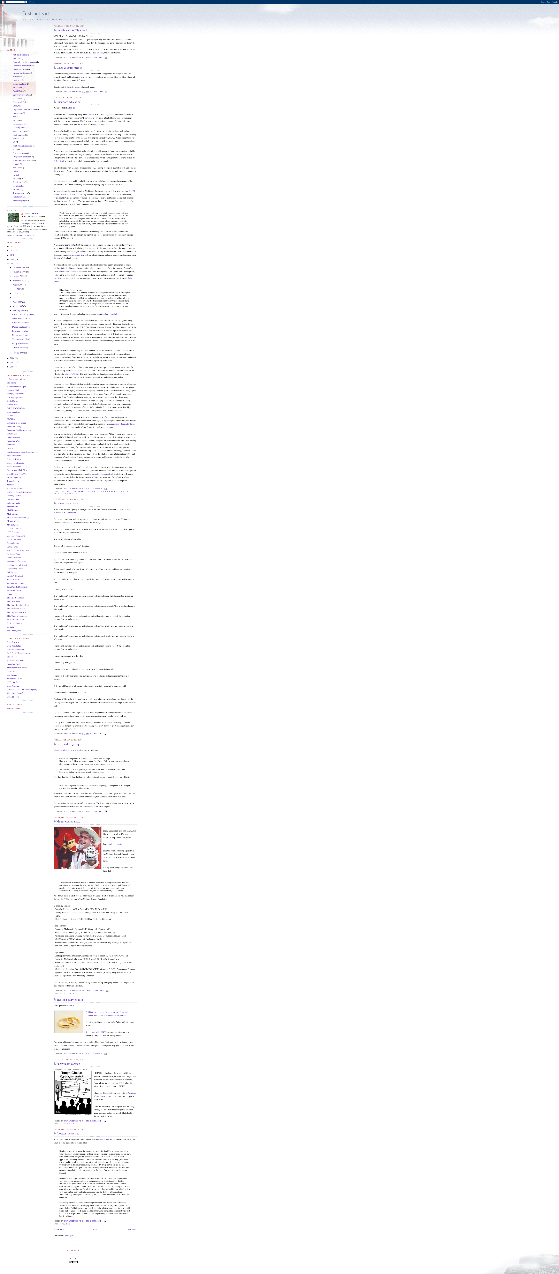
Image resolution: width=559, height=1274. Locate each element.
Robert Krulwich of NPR (96, 1032)
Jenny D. (10, 484)
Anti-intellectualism (73, 491)
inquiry (16, 120)
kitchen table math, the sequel (19, 492)
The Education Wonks (16, 608)
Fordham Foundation (15, 649)
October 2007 (18, 276)
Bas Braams (12, 674)
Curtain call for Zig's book (72, 30)
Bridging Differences (15, 393)
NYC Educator (13, 532)
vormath (10, 626)
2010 (12, 255)
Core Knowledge (14, 645)
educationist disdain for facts (122, 423)
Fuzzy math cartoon (68, 1064)
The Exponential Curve (16, 612)
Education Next (13, 664)
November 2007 (19, 271)
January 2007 (18, 352)
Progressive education (65, 493)
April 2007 (17, 301)
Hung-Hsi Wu (13, 696)
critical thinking (19, 83)
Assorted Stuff (13, 390)
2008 (12, 259)
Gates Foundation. (112, 314)
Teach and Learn (14, 590)
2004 (12, 366)
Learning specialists (21, 127)
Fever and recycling (67, 744)
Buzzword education (68, 102)
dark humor (17, 87)
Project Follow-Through (23, 160)
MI (14, 142)
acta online (11, 382)
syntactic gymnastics (15, 583)
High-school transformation (24, 109)
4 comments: (96, 91)
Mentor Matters (13, 521)
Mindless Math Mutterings (18, 517)
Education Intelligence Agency (19, 430)
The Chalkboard (13, 601)
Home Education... (15, 466)
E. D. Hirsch (59, 161)
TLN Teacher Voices (15, 619)
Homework (17, 113)
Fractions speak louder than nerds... (22, 451)
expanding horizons (100, 473)
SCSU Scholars (13, 579)
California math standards (23, 65)
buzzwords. (90, 114)
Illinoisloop (12, 656)
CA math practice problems (24, 62)
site (59, 803)
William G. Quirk (14, 678)
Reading (66, 1224)
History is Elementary (16, 462)
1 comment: (96, 488)
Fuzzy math (122, 491)
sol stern (16, 189)
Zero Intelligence (14, 630)
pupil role (17, 167)
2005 (12, 362)
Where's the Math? (15, 693)
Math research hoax (68, 821)
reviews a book (103, 1139)
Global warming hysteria (64, 749)
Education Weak (14, 441)
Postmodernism (19, 153)
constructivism (78, 254)
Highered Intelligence (16, 459)
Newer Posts (59, 1229)
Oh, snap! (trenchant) (16, 535)
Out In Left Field (14, 539)
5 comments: (96, 811)
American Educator (15, 660)
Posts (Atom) (70, 1235)
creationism (17, 76)
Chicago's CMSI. (72, 373)
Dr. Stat (10, 415)
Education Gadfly (14, 426)
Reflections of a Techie (16, 561)
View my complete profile (20, 235)
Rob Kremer (12, 572)
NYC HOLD (12, 682)
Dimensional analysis (69, 503)
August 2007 (18, 284)
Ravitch (16, 174)
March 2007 (18, 306)
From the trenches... (15, 455)
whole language (19, 200)
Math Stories (12, 513)
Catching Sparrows (15, 397)
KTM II (109, 857)
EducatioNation (13, 437)
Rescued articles (14, 708)
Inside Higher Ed (14, 477)
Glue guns (17, 105)
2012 (12, 246)
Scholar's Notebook (15, 575)
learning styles (19, 131)
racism (15, 171)
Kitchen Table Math (15, 488)
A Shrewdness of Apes (16, 386)
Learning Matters (14, 499)
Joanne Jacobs (13, 481)
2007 (12, 263)
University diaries (14, 623)
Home (95, 1229)
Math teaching (19, 134)
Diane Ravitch (13, 642)
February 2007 (19, 310)
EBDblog (11, 419)
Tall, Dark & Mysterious (17, 586)
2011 (12, 250)
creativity (17, 80)
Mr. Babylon (12, 524)
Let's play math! (14, 502)
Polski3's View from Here (18, 550)
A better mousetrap (67, 1133)
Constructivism (94, 491)
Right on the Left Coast (17, 565)
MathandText (12, 506)
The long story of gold (69, 999)
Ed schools (109, 491)
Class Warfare (13, 685)
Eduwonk (11, 444)
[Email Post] (106, 57)
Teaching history (20, 193)
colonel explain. (115, 844)
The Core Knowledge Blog (18, 605)
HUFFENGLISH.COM (16, 473)
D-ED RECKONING (16, 408)
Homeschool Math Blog (17, 470)
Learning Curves (14, 495)
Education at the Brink (16, 422)
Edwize (10, 448)
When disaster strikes (69, 68)
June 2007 (17, 293)
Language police (19, 123)
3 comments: (97, 990)
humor (15, 116)
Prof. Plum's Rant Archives (18, 653)
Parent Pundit (12, 546)
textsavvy (11, 594)
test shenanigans (19, 196)
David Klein (18, 91)
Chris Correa (12, 401)
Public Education (14, 557)
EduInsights (12, 433)
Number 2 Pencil (14, 528)
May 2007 (17, 297)
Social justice (18, 182)
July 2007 (17, 289)
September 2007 (20, 280)
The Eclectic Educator (16, 597)
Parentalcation (13, 543)
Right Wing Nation (15, 568)
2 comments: (96, 57)
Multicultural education (22, 145)
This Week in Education (17, 615)
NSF (76, 993)
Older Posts (132, 1229)
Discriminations (13, 411)
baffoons (16, 58)
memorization (18, 138)
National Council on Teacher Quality (22, 689)
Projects (16, 164)
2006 (12, 358)
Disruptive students (21, 94)
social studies (18, 185)
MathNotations (13, 510)
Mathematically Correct (17, 667)
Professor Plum (13, 554)
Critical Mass (12, 404)
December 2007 (19, 267)
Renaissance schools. (68, 271)
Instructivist (36, 13)
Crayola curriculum (21, 73)
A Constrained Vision (16, 379)
